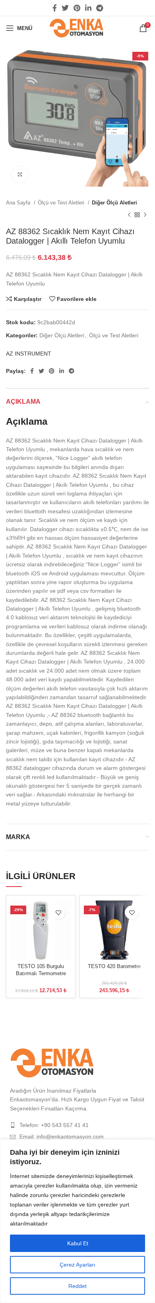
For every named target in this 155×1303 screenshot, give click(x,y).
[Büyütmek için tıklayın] (20, 174)
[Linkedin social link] (88, 8)
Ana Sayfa (19, 203)
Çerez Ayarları (77, 1264)
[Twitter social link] (65, 8)
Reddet (77, 1286)
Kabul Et (77, 1243)
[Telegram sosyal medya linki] (99, 8)
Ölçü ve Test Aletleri (62, 203)
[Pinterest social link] (77, 8)
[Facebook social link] (54, 8)
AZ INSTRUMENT (28, 353)
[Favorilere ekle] (58, 912)
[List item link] (77, 1125)
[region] (77, 1221)
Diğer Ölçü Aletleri (114, 203)
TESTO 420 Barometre (114, 966)
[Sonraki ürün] (145, 215)
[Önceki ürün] (129, 215)
